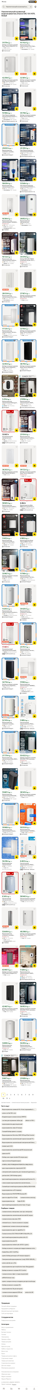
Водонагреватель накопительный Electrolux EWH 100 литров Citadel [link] (27, 1081)
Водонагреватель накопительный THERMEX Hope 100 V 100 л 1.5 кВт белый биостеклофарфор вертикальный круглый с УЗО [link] (27, 830)
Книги (3, 1353)
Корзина (26, 1389)
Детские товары (6, 1365)
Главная (4, 1389)
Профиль (34, 1389)
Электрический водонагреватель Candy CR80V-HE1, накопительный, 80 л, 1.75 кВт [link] (9, 1081)
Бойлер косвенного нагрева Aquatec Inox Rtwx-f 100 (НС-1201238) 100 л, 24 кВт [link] (28, 80)
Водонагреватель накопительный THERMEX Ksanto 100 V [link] (9, 221)
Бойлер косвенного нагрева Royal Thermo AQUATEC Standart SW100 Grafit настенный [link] (28, 366)
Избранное (19, 1389)
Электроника (5, 1337)
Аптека (3, 1344)
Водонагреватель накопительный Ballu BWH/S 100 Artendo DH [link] (10, 758)
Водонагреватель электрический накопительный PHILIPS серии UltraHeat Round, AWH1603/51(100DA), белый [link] (26, 221)
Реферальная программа (8, 1320)
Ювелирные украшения (8, 1368)
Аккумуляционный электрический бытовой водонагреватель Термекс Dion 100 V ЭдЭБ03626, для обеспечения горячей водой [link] (10, 649)
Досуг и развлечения (7, 1327)
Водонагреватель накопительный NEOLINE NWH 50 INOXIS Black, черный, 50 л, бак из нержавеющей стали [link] (9, 795)
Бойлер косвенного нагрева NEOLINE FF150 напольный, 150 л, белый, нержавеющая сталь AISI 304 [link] (28, 758)
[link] (19, 1109)
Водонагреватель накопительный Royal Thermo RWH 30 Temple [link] (8, 541)
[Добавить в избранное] (16, 20)
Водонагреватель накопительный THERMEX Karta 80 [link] (27, 685)
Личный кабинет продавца (9, 1306)
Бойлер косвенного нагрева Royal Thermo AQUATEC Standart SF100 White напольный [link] (28, 934)
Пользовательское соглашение (10, 1371)
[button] (35, 7)
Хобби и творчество (7, 1349)
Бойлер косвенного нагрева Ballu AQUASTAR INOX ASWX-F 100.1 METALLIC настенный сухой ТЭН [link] (28, 296)
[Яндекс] (14, 1384)
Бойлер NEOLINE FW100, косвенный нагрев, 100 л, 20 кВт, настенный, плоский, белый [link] (28, 259)
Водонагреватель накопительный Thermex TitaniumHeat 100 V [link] (27, 576)
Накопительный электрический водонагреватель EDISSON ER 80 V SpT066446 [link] (9, 899)
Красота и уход (5, 1346)
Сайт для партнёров (7, 1313)
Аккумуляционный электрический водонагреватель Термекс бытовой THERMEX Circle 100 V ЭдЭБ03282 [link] (9, 437)
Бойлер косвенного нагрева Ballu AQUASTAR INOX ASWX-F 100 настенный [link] (10, 472)
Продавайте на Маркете (8, 1308)
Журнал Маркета (6, 1379)
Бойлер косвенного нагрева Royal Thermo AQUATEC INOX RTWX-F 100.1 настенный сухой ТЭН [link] (28, 331)
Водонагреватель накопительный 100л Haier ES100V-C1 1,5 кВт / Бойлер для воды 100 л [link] (27, 45)
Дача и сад (4, 1351)
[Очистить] (31, 7)
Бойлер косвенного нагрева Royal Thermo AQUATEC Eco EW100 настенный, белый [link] (10, 45)
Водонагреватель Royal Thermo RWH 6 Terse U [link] (26, 541)
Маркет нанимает (6, 1376)
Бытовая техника (6, 1332)
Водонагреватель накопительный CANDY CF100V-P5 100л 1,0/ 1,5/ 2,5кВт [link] (27, 402)
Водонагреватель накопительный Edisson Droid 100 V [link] (8, 830)
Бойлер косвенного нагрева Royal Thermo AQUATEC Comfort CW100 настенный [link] (28, 472)
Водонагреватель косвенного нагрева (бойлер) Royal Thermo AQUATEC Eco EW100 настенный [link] (8, 151)
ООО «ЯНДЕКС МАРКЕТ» (13, 1382)
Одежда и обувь (6, 1339)
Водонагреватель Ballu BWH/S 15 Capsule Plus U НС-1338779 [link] (27, 506)
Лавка (11, 1389)
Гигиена (3, 1334)
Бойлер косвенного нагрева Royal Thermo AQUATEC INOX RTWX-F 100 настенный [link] (10, 366)
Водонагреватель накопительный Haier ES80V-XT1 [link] (26, 1046)
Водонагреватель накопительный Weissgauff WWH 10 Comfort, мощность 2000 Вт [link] (10, 402)
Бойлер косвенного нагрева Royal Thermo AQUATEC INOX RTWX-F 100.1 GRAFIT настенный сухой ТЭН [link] (28, 115)
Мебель (3, 1329)
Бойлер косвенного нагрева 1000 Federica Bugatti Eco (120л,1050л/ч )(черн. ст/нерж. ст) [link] (10, 972)
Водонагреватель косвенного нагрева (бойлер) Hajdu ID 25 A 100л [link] (10, 723)
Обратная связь (5, 1374)
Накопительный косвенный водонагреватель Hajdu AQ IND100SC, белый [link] (27, 899)
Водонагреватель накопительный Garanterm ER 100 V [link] (9, 611)
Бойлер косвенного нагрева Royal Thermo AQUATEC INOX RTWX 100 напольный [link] (10, 80)
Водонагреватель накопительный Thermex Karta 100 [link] (9, 331)
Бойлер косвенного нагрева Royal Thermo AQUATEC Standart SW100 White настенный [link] (28, 795)
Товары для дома (6, 1341)
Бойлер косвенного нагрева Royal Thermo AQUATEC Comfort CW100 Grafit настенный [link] (10, 1009)
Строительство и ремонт (8, 1363)
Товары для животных (7, 1360)
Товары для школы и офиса (9, 1356)
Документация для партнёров (9, 1311)
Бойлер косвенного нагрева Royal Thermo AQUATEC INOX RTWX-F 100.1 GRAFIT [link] (10, 685)
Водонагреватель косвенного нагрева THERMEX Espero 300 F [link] (8, 934)
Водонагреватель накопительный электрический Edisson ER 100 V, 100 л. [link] (9, 1046)
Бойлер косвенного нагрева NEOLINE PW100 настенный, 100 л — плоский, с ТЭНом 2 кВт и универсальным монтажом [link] (10, 576)
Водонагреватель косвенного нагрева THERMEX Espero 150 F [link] (26, 611)
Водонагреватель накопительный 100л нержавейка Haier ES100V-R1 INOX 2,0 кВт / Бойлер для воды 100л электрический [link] (9, 186)
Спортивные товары (7, 1358)
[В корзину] (17, 39)
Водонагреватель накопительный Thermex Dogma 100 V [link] (27, 649)
